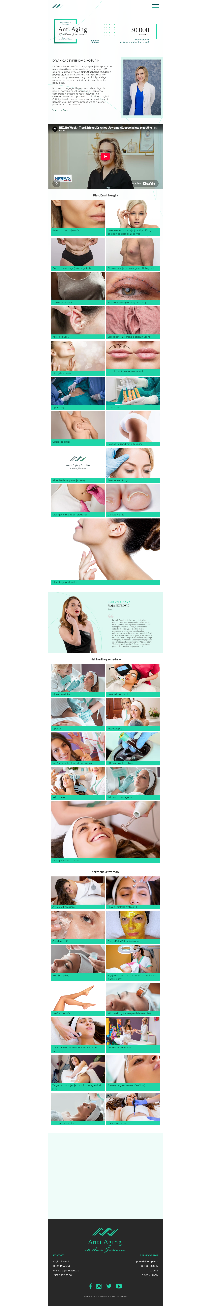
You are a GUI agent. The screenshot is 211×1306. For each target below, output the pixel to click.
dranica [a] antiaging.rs (66, 1270)
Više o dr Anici (60, 110)
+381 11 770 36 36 (62, 1275)
